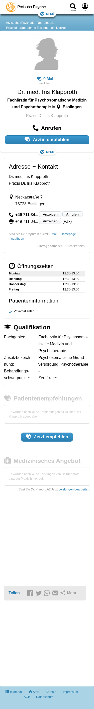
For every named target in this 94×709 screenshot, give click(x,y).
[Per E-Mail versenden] (56, 593)
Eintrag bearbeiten (50, 246)
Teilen (14, 593)
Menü (50, 14)
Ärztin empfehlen (50, 139)
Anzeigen (50, 214)
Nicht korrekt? (75, 246)
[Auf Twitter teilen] (39, 593)
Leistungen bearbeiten (73, 489)
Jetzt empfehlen (50, 436)
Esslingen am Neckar (51, 28)
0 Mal (48, 79)
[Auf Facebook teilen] (31, 593)
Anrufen (72, 214)
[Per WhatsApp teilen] (47, 593)
